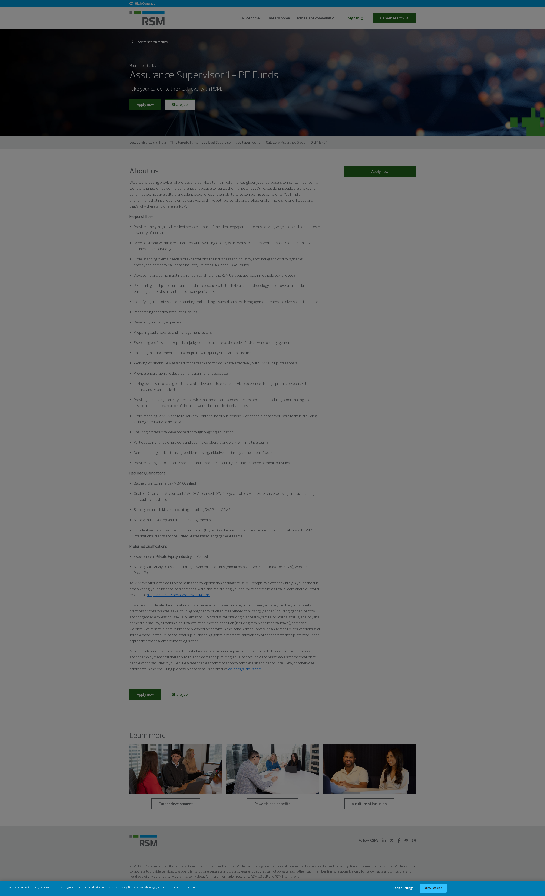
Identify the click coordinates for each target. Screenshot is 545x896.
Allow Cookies (433, 888)
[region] (272, 888)
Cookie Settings (403, 888)
